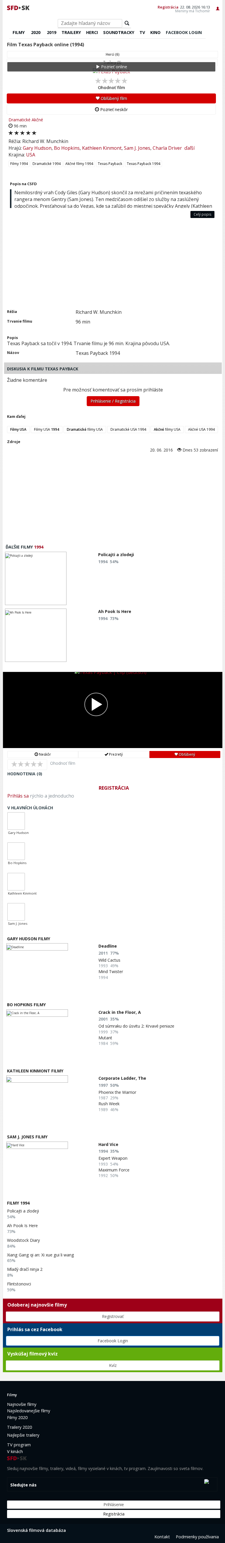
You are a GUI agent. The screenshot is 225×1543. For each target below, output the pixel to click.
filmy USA (85, 429)
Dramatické (19, 119)
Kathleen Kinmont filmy (35, 1071)
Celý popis (202, 214)
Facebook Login (113, 1340)
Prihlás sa (18, 796)
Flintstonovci (19, 1284)
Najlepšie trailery (23, 1435)
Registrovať (113, 1316)
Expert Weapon (112, 1158)
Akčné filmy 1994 (79, 163)
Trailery (71, 32)
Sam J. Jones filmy (27, 1137)
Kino (155, 32)
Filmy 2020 (17, 1417)
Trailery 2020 (19, 1427)
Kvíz (113, 1365)
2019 (51, 32)
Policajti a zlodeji (23, 1211)
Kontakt (162, 1536)
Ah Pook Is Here (22, 1225)
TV (142, 32)
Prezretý (115, 754)
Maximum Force (113, 1170)
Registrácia (168, 7)
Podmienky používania (197, 1536)
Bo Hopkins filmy (26, 1004)
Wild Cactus (109, 960)
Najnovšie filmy (21, 1404)
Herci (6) (113, 54)
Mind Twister (110, 971)
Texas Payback (110, 163)
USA (30, 154)
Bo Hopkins (67, 148)
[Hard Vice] (37, 1145)
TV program (19, 1444)
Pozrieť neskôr (113, 109)
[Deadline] (37, 947)
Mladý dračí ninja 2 (24, 1269)
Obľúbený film (113, 98)
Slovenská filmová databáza (36, 1530)
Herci (92, 32)
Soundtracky (118, 32)
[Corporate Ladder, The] (37, 1079)
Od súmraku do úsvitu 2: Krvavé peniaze (136, 1026)
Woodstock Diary (23, 1240)
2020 (35, 32)
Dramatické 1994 (47, 163)
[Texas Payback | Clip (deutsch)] (112, 710)
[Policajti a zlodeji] (36, 578)
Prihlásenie (113, 1504)
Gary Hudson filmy (28, 938)
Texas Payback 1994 (143, 163)
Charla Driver (167, 148)
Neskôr (44, 754)
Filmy (19, 32)
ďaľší (189, 148)
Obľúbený (186, 754)
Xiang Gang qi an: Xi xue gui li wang (40, 1255)
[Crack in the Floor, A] (37, 1013)
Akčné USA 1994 (201, 429)
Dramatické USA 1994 (128, 429)
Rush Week (109, 1103)
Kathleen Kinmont (102, 148)
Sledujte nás (23, 1485)
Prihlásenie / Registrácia (113, 401)
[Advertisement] (112, 265)
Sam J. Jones (137, 148)
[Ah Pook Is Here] (36, 635)
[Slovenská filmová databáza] (18, 7)
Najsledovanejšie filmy (28, 1410)
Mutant (105, 1037)
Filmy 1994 (19, 163)
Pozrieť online (113, 66)
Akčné (37, 119)
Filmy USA (46, 429)
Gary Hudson (37, 148)
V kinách (15, 1451)
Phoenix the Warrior (117, 1092)
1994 (38, 547)
